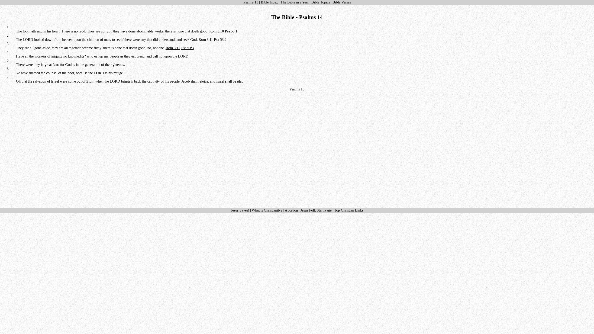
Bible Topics (320, 2)
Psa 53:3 (187, 48)
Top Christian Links (348, 210)
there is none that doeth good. (186, 31)
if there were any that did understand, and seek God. (159, 40)
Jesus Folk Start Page (316, 210)
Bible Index (269, 2)
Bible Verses (342, 2)
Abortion (291, 210)
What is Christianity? (267, 210)
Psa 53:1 (231, 31)
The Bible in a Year (295, 2)
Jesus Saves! (240, 210)
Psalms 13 (250, 2)
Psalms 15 (297, 89)
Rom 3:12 (173, 48)
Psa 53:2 (220, 40)
